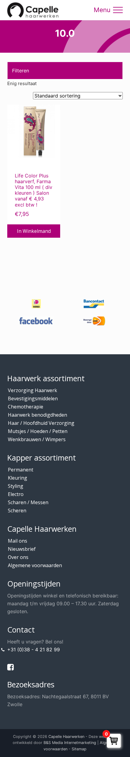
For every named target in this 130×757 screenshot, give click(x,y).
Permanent (20, 469)
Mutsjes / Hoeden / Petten (37, 431)
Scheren (17, 510)
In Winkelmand (34, 231)
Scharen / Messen (28, 502)
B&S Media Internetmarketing (70, 742)
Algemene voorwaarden (35, 565)
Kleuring (17, 477)
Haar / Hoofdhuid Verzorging (41, 423)
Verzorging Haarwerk (32, 390)
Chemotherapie (25, 406)
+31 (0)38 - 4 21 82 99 (33, 649)
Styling (15, 486)
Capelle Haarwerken (66, 736)
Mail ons (17, 540)
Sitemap (79, 749)
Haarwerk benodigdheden (37, 415)
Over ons (18, 557)
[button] (118, 10)
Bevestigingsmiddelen (33, 398)
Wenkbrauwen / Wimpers (37, 439)
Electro (16, 494)
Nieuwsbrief (22, 549)
